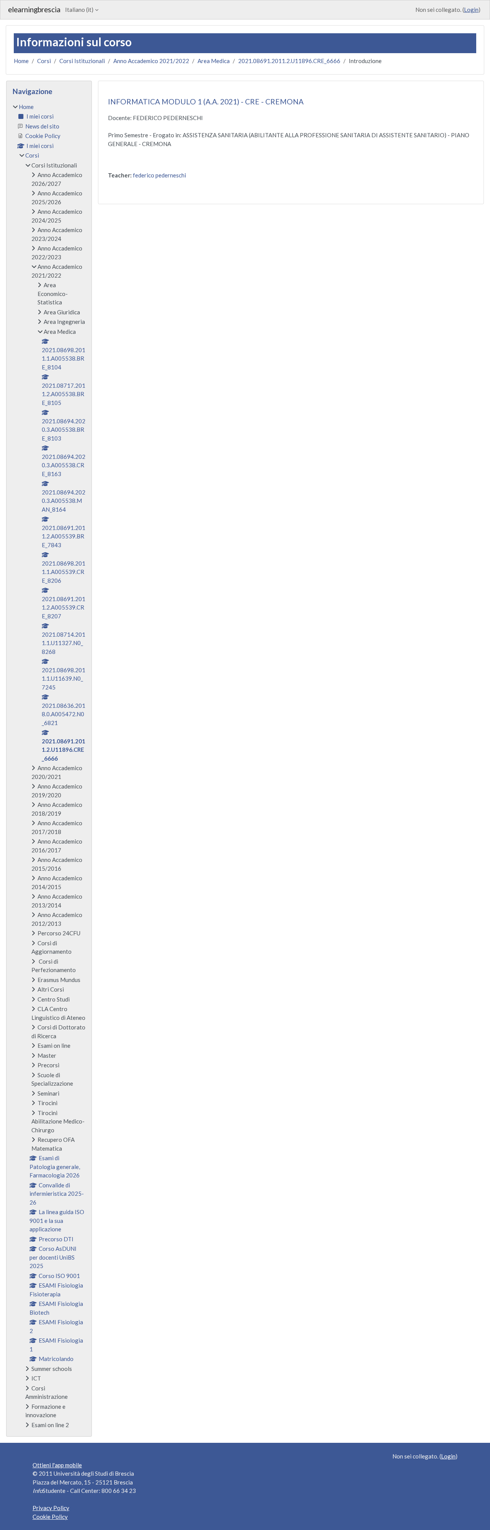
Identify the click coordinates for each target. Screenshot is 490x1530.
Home (21, 60)
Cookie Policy (50, 1516)
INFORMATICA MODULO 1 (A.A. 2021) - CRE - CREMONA (206, 101)
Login (471, 9)
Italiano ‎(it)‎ (79, 9)
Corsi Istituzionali (82, 60)
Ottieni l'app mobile (57, 1465)
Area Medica (214, 60)
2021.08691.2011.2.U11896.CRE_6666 (289, 60)
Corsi (44, 60)
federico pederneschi (159, 175)
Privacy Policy (51, 1507)
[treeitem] (49, 765)
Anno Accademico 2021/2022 (151, 60)
